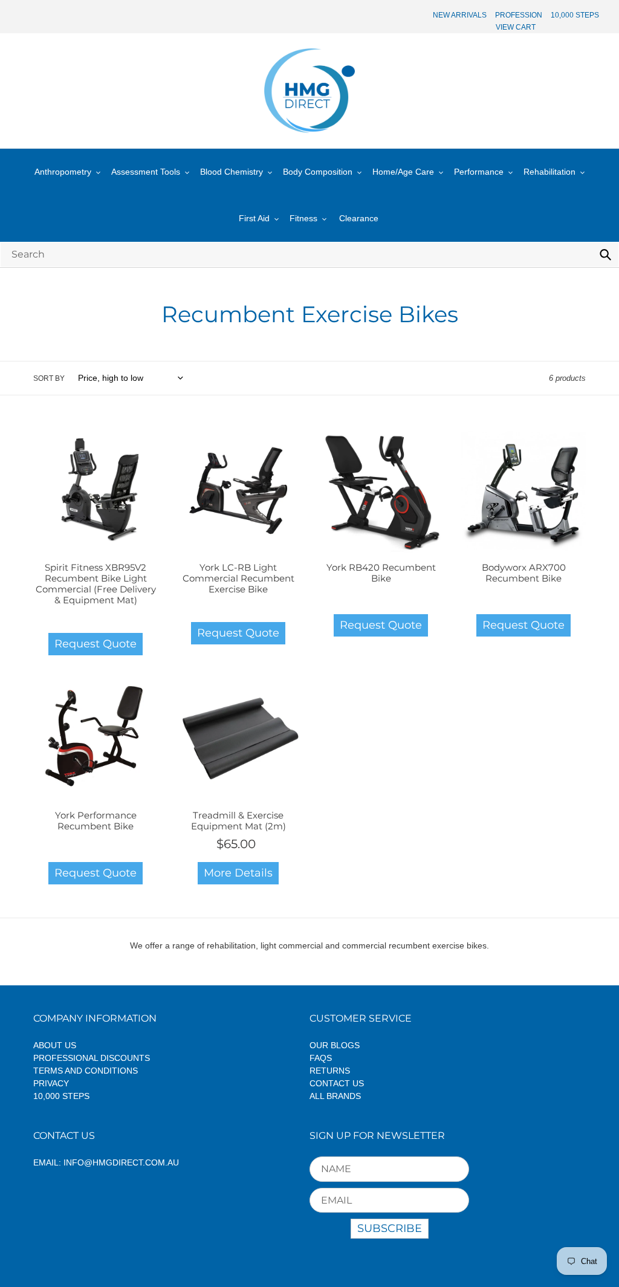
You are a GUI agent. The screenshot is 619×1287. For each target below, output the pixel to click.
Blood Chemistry (231, 172)
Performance (479, 172)
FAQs (321, 1058)
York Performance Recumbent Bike (96, 820)
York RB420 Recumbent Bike (381, 573)
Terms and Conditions (85, 1070)
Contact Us (337, 1083)
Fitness (303, 218)
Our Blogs (335, 1045)
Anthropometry (62, 172)
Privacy (51, 1083)
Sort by (49, 378)
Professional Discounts (91, 1058)
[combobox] (309, 254)
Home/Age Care (403, 172)
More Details (238, 873)
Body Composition (317, 172)
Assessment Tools (145, 172)
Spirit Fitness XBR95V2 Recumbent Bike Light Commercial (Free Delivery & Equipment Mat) (96, 584)
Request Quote (95, 643)
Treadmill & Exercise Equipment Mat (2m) (238, 820)
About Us (54, 1045)
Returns (330, 1070)
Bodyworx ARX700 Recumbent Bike (524, 573)
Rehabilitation (549, 172)
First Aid (254, 218)
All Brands (335, 1096)
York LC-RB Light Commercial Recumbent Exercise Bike (238, 578)
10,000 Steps (61, 1096)
